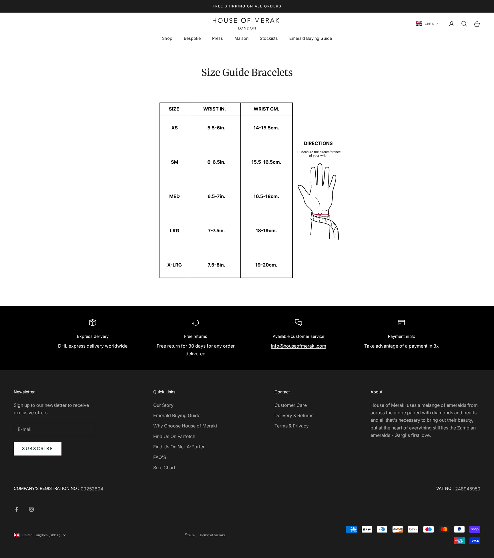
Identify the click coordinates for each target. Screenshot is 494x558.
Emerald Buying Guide (310, 38)
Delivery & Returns (293, 415)
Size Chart (164, 467)
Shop (167, 38)
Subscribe (37, 448)
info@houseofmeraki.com (298, 346)
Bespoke (192, 38)
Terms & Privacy (291, 426)
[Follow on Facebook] (16, 509)
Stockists (269, 38)
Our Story (163, 405)
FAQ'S (159, 457)
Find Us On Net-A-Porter (179, 446)
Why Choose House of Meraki (185, 426)
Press (217, 38)
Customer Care (290, 405)
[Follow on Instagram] (31, 509)
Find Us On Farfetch (174, 436)
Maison (241, 38)
